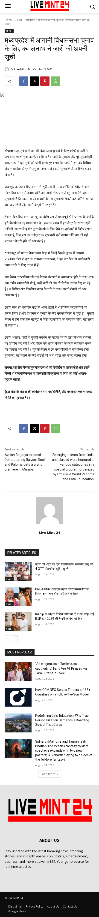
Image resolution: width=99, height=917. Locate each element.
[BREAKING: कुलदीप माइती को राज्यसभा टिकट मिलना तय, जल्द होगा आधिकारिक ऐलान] (18, 596)
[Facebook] (23, 81)
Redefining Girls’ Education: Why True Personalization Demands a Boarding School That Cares (62, 720)
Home (9, 20)
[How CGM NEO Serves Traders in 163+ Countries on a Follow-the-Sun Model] (18, 697)
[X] (34, 81)
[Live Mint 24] (8, 69)
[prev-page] (7, 638)
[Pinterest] (45, 81)
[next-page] (15, 638)
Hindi (19, 20)
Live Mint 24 (22, 69)
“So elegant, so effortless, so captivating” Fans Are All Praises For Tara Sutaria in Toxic (61, 668)
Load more (48, 774)
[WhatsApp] (55, 81)
